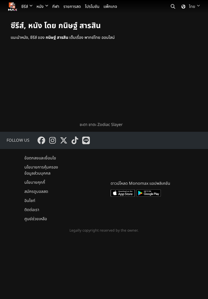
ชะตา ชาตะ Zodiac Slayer (101, 125)
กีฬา (55, 7)
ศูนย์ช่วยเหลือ (35, 219)
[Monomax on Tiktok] (75, 140)
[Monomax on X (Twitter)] (63, 140)
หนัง (40, 7)
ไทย (192, 7)
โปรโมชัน (92, 7)
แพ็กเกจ (110, 7)
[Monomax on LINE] (86, 140)
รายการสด (72, 7)
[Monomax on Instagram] (52, 140)
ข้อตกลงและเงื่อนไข (40, 158)
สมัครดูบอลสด (36, 192)
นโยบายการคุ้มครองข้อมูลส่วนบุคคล (41, 170)
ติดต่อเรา (31, 210)
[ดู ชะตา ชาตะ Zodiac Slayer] (104, 85)
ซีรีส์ (24, 7)
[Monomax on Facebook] (41, 140)
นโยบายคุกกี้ (34, 182)
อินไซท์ (29, 201)
